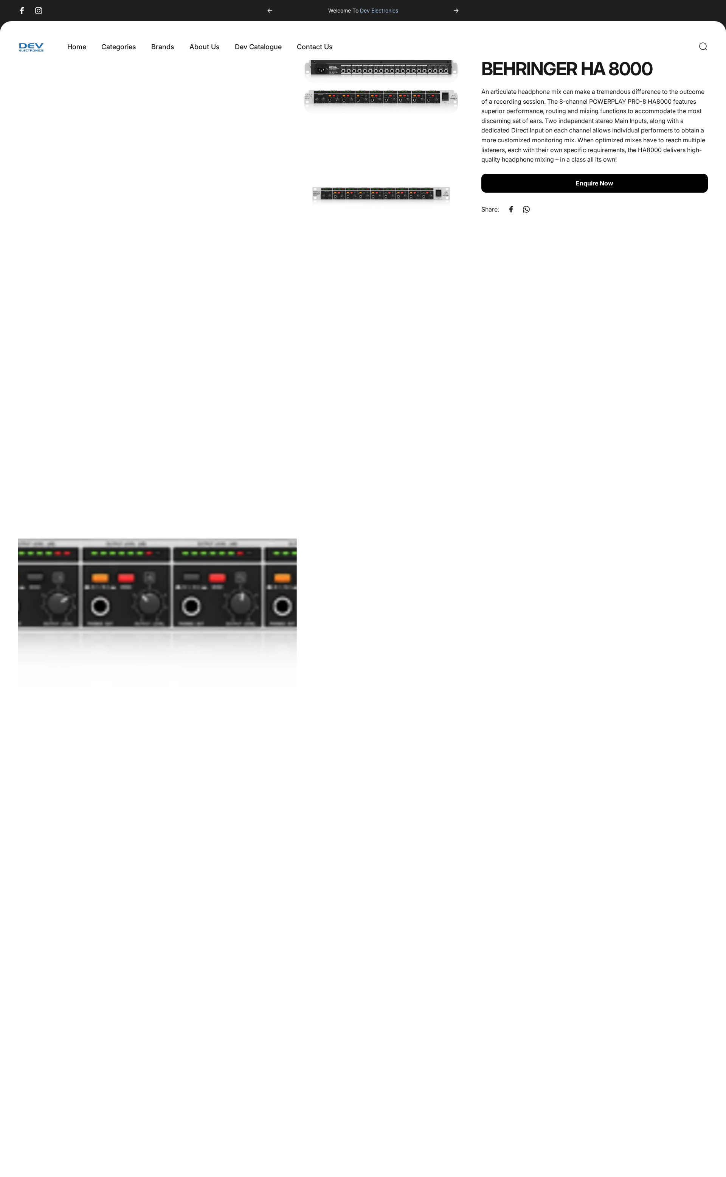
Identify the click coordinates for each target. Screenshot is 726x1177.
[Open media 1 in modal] (157, 614)
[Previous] (270, 10)
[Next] (456, 10)
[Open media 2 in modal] (381, 71)
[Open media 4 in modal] (381, 197)
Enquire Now (594, 183)
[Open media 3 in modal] (381, 101)
